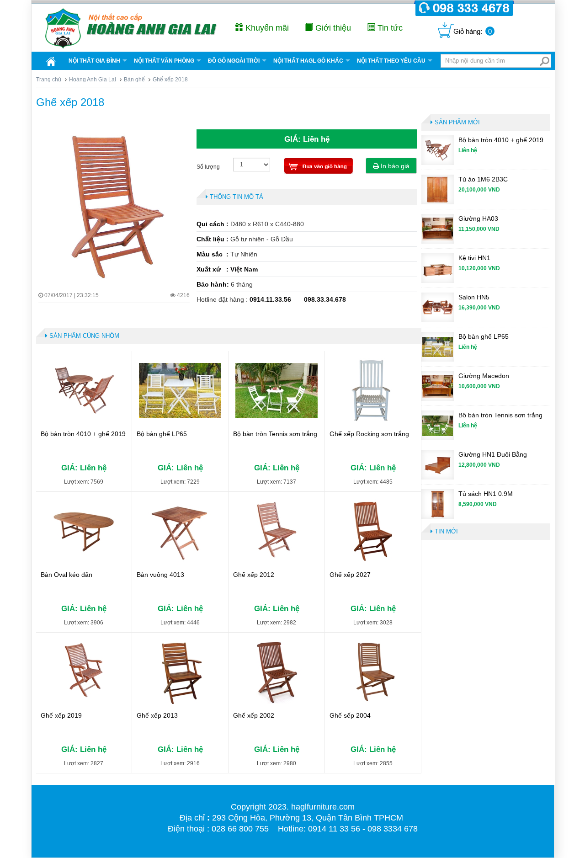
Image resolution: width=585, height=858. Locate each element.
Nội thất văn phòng (164, 61)
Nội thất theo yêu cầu (391, 61)
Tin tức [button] (389, 27)
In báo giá (394, 166)
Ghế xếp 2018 (70, 102)
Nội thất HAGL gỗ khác (308, 61)
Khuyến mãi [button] (266, 27)
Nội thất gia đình (94, 61)
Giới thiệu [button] (332, 27)
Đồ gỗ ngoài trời (234, 61)
